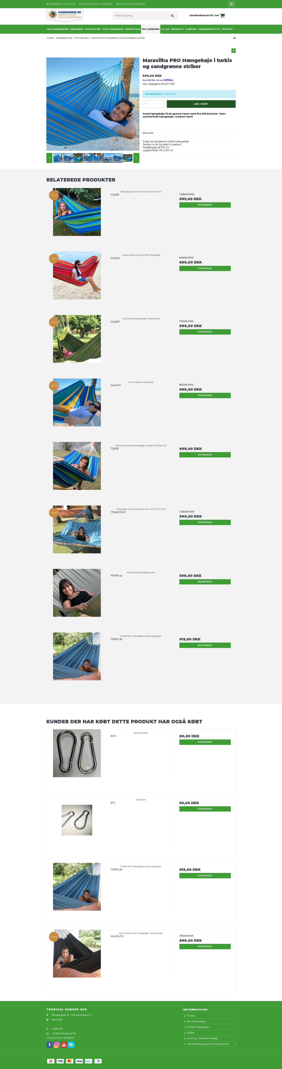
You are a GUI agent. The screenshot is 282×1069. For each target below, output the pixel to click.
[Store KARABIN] (77, 759)
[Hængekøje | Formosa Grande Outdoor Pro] (77, 218)
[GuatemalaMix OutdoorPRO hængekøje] (77, 281)
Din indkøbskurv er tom (204, 15)
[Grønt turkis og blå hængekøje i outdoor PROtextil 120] (77, 472)
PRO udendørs (150, 29)
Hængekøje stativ (209, 29)
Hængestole (132, 29)
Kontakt (227, 29)
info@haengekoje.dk (64, 1033)
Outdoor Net (93, 29)
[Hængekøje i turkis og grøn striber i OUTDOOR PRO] (77, 535)
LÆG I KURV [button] (200, 103)
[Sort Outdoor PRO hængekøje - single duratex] (77, 960)
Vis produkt (205, 205)
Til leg (165, 29)
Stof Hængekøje (113, 29)
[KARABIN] (77, 826)
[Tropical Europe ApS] (64, 15)
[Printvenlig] (234, 38)
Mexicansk (76, 29)
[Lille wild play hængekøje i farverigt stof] (77, 345)
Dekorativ (177, 29)
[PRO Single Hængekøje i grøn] (77, 599)
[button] (233, 50)
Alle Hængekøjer (58, 29)
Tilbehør (190, 29)
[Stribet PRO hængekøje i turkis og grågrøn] (77, 662)
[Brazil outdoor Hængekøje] (77, 409)
